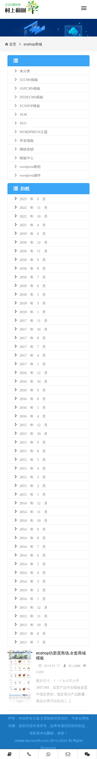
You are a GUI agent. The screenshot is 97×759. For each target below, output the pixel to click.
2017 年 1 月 (33, 364)
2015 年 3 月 (33, 477)
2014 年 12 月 (34, 503)
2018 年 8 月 (33, 268)
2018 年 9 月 (33, 259)
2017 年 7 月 (33, 346)
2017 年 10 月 (34, 329)
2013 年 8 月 (33, 633)
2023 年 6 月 (33, 198)
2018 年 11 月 (34, 251)
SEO (23, 123)
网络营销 (27, 149)
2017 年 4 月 (33, 355)
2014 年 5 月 (33, 564)
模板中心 (27, 157)
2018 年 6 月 (33, 285)
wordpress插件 (30, 175)
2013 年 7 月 (33, 642)
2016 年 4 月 (33, 416)
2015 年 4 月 (33, 468)
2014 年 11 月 (34, 511)
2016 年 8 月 (33, 398)
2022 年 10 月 (34, 216)
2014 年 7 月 (33, 546)
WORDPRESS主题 (34, 131)
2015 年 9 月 (33, 442)
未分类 (25, 71)
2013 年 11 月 (34, 616)
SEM (23, 114)
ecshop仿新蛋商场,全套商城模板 (61, 655)
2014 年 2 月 (33, 590)
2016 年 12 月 (34, 372)
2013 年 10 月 (34, 624)
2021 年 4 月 (33, 225)
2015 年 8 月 (33, 451)
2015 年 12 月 (34, 424)
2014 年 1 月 (33, 598)
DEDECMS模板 (31, 97)
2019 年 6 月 (33, 233)
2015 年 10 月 (34, 433)
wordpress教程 (30, 166)
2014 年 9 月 (33, 529)
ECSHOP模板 (30, 105)
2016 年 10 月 (34, 381)
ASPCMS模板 (30, 88)
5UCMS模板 (29, 79)
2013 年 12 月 (34, 607)
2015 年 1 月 (33, 494)
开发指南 (27, 140)
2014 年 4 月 (33, 572)
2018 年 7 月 (33, 277)
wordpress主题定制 (26, 9)
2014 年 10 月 (34, 520)
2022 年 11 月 (34, 207)
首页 (12, 43)
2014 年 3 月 (33, 581)
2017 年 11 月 (34, 320)
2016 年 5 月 (33, 407)
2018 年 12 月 (34, 242)
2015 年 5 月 (33, 459)
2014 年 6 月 (33, 555)
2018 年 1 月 (33, 311)
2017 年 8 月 (33, 338)
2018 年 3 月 (33, 303)
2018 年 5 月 (33, 294)
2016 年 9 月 (33, 390)
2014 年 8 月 (33, 537)
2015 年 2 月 (33, 485)
